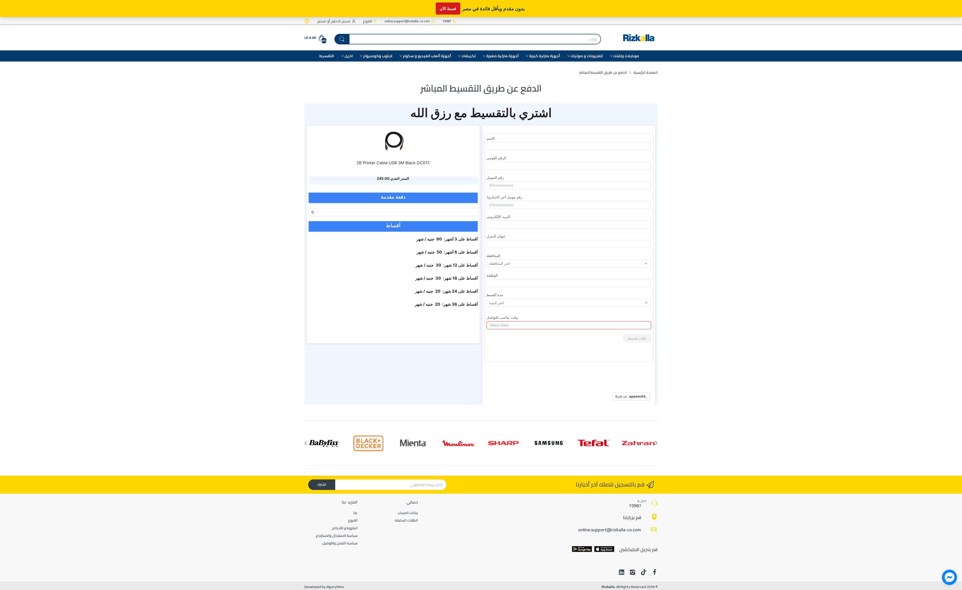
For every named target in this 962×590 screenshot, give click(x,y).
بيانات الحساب (408, 513)
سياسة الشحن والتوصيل (339, 543)
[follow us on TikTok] (644, 572)
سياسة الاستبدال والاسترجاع (336, 535)
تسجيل (321, 21)
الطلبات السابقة (406, 520)
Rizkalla (608, 586)
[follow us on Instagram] (633, 572)
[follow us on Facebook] (655, 572)
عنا (355, 513)
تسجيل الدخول (340, 21)
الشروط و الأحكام (344, 528)
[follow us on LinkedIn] (622, 572)
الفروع (352, 520)
